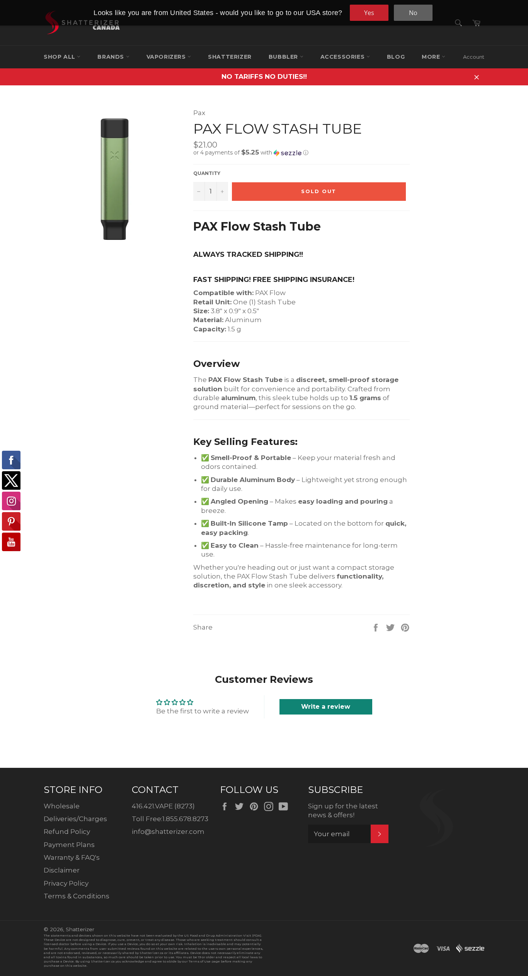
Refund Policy (67, 831)
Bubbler (284, 56)
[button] (301, 152)
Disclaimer (62, 870)
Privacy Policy (66, 883)
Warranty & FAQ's (72, 857)
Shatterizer (230, 56)
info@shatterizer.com (168, 831)
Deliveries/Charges (75, 819)
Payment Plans (69, 845)
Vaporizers (167, 56)
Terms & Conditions (76, 896)
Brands (111, 56)
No (413, 12)
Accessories (343, 56)
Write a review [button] (325, 706)
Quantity (206, 173)
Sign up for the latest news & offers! (343, 810)
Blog (396, 56)
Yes (369, 12)
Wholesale (62, 806)
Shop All (60, 56)
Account (473, 57)
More (432, 56)
